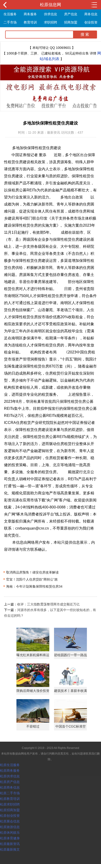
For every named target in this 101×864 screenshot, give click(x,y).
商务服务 (30, 14)
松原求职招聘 (10, 804)
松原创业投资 (10, 816)
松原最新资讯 (10, 844)
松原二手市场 (10, 793)
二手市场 (10, 22)
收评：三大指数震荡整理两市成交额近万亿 (48, 604)
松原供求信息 (10, 776)
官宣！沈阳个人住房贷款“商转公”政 (30, 579)
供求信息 (50, 14)
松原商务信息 (10, 787)
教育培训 (30, 22)
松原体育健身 (10, 838)
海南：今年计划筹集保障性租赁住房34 (32, 586)
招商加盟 (70, 22)
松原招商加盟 (10, 810)
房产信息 (70, 14)
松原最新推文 (10, 849)
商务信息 (90, 14)
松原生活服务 (10, 765)
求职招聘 (50, 22)
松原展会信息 (10, 821)
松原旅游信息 (10, 827)
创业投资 (90, 22)
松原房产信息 (10, 782)
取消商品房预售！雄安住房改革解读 (31, 572)
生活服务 (10, 14)
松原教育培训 (10, 799)
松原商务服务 (10, 770)
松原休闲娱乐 (10, 832)
